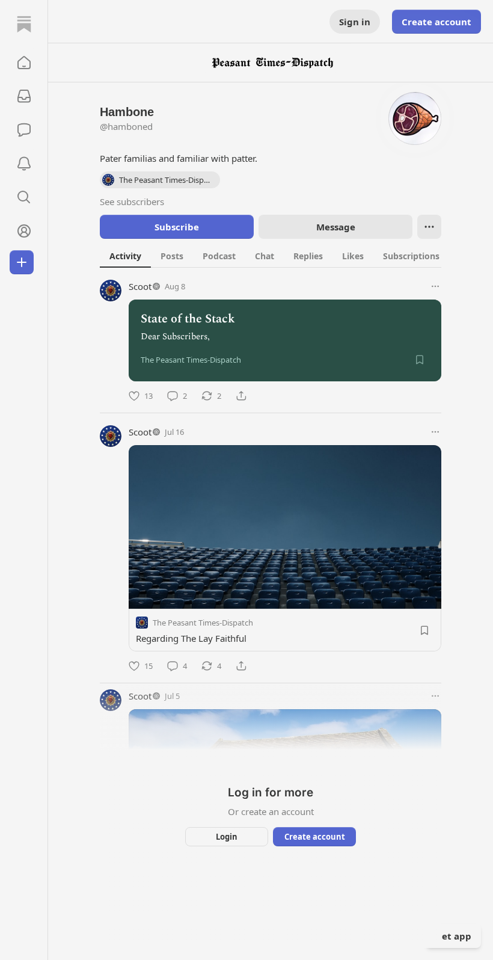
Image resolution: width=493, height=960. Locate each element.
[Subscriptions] (24, 96)
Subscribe (177, 227)
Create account (436, 22)
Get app (453, 936)
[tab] (125, 256)
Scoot (140, 286)
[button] (24, 62)
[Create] (22, 262)
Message (335, 227)
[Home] (24, 24)
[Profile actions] (429, 227)
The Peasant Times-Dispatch (203, 622)
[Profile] (24, 231)
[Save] (419, 359)
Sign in (354, 22)
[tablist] (281, 256)
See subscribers (132, 201)
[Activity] (24, 163)
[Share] (241, 395)
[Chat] (24, 129)
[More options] (435, 286)
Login (226, 836)
